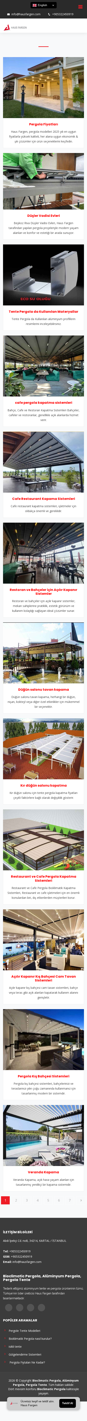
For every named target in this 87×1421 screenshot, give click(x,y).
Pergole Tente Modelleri (23, 1330)
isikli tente (14, 1346)
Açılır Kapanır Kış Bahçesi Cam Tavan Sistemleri (43, 978)
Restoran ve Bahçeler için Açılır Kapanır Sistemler (43, 591)
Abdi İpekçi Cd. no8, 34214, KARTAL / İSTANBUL (34, 1241)
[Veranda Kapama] (43, 1135)
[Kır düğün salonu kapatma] (43, 748)
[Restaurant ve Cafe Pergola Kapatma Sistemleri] (43, 839)
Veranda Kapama (43, 1172)
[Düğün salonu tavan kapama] (43, 652)
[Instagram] (12, 10)
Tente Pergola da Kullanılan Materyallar (43, 311)
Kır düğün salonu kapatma (43, 785)
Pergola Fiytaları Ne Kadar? (26, 1362)
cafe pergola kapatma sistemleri (43, 402)
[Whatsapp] (22, 10)
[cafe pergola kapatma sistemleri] (43, 366)
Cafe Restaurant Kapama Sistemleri (43, 498)
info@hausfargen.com (26, 14)
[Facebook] (6, 10)
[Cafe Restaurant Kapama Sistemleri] (43, 461)
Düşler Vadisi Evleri (43, 215)
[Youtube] (17, 10)
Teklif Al (67, 1403)
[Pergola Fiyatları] (43, 87)
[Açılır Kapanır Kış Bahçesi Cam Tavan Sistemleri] (43, 939)
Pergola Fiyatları (43, 124)
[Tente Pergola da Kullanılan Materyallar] (43, 274)
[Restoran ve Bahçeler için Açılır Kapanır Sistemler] (43, 552)
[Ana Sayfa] (15, 27)
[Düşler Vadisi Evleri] (43, 181)
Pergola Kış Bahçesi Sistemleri (43, 1076)
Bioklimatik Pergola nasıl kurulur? (29, 1338)
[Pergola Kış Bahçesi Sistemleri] (43, 1039)
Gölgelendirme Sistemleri (24, 1354)
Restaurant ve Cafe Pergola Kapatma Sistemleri (43, 878)
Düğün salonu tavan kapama (43, 689)
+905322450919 (62, 14)
